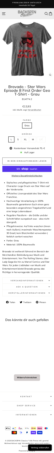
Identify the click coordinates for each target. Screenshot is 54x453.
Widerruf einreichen (27, 377)
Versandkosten (34, 110)
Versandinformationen (27, 280)
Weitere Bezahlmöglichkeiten (27, 175)
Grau (27, 125)
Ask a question (27, 287)
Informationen (26, 415)
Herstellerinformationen (27, 293)
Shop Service (26, 405)
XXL (41, 139)
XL (25, 139)
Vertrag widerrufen (40, 447)
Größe (27, 134)
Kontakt (26, 396)
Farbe (27, 120)
